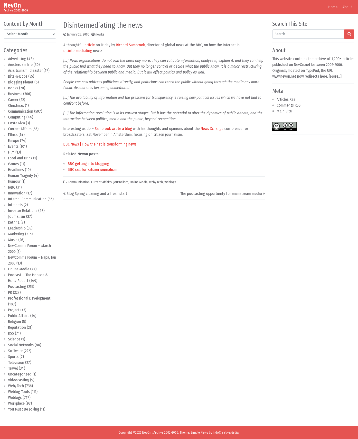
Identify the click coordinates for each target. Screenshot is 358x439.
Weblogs (15, 397)
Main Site (284, 111)
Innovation (16, 193)
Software (15, 350)
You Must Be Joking (23, 409)
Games (13, 164)
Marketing (16, 234)
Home (333, 7)
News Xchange (212, 128)
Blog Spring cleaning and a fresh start (96, 193)
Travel (13, 368)
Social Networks (21, 345)
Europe (13, 140)
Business (15, 93)
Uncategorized (19, 374)
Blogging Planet (20, 82)
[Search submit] (349, 34)
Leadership (17, 228)
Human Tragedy (20, 175)
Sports (13, 356)
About (347, 7)
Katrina (13, 222)
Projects (14, 310)
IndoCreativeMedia (226, 432)
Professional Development (29, 298)
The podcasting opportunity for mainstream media (221, 193)
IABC (11, 187)
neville (99, 34)
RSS (11, 333)
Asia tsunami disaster (25, 70)
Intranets (15, 204)
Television (16, 362)
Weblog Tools (19, 391)
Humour (14, 181)
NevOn (12, 5)
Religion (14, 321)
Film (11, 152)
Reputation (17, 327)
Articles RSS (286, 99)
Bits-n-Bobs (17, 76)
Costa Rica (16, 123)
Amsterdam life (20, 64)
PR (10, 292)
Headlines (16, 169)
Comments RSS (289, 105)
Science (14, 339)
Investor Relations (22, 210)
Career (13, 99)
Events (13, 146)
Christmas (16, 105)
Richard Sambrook (130, 45)
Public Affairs (18, 315)
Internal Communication (27, 199)
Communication (20, 111)
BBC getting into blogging (88, 163)
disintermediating (77, 50)
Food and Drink (20, 158)
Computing (16, 117)
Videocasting (18, 380)
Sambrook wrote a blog (113, 128)
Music (12, 240)
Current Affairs (19, 129)
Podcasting (17, 286)
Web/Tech (16, 386)
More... (335, 76)
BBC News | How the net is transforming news (99, 144)
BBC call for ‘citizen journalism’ (92, 169)
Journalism (16, 216)
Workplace (16, 403)
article (90, 45)
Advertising (17, 58)
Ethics (13, 134)
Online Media (18, 269)
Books (13, 88)
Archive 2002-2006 (165, 432)
